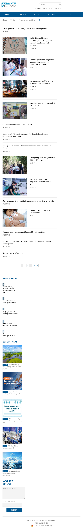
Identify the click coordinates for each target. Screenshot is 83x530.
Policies (22, 14)
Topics (68, 14)
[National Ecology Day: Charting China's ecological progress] (12, 354)
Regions (8, 19)
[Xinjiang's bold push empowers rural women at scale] (15, 186)
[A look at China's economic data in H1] (12, 435)
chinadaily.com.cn (41, 8)
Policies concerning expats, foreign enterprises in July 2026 (12, 421)
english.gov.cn (56, 8)
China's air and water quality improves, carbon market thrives (10, 313)
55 (34, 265)
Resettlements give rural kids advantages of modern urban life (28, 201)
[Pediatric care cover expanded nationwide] (15, 110)
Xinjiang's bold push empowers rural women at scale (40, 181)
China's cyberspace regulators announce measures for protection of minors (42, 62)
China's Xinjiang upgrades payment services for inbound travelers (9, 289)
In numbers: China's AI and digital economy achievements (11, 473)
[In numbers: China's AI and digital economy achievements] (12, 460)
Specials (52, 14)
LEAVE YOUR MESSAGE (8, 482)
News (36, 14)
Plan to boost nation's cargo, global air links (9, 301)
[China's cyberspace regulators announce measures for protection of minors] (15, 67)
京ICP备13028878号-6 (41, 523)
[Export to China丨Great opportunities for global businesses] (12, 381)
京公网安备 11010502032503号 (43, 526)
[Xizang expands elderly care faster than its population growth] (15, 88)
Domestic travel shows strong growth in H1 (10, 335)
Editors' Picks (10, 341)
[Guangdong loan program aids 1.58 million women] (15, 165)
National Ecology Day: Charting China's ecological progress (12, 367)
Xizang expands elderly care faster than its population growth (41, 83)
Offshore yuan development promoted (10, 324)
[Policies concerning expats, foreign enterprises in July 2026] (12, 408)
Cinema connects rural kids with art (17, 124)
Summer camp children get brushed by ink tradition (24, 232)
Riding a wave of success (13, 253)
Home (6, 14)
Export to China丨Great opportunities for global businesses (11, 394)
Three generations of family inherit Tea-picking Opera (25, 28)
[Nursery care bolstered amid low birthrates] (15, 217)
